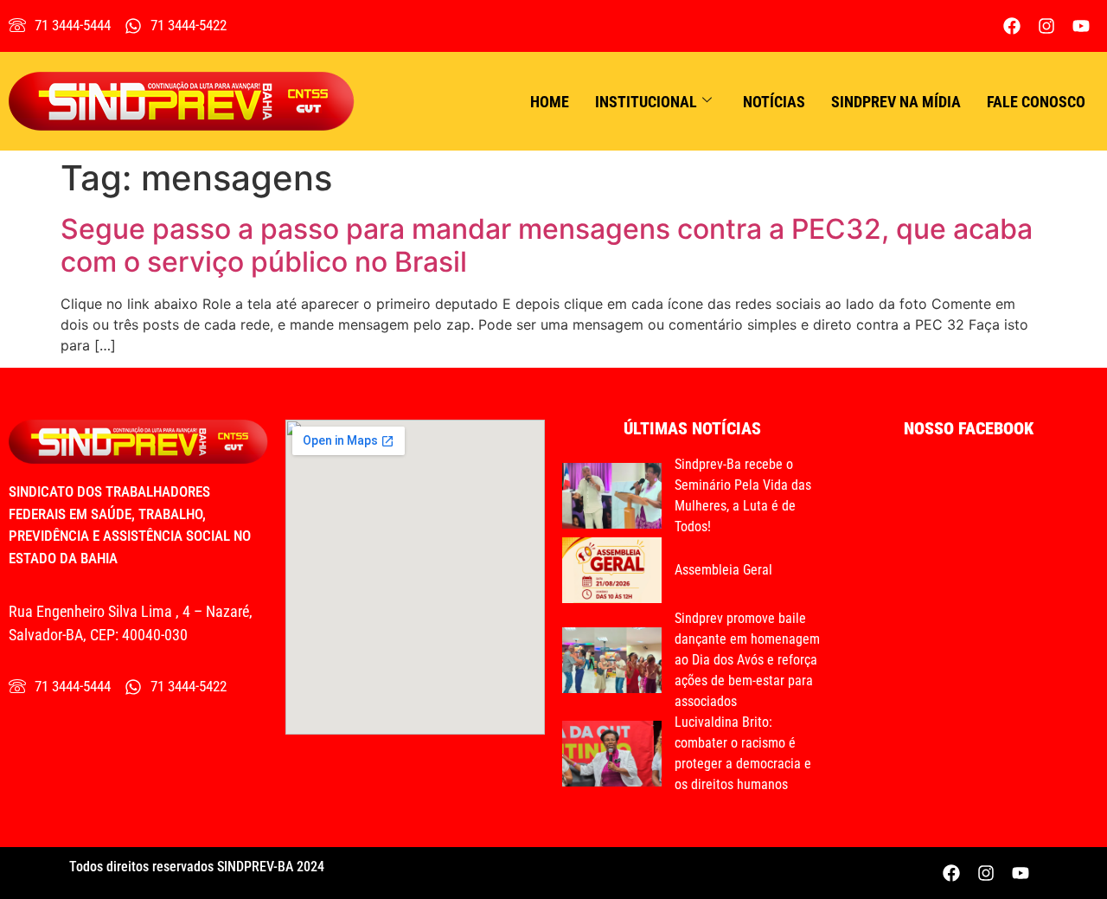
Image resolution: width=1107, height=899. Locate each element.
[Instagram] (1046, 26)
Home (549, 102)
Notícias (774, 102)
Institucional (646, 102)
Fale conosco (1036, 102)
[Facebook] (1012, 26)
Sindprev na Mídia (896, 102)
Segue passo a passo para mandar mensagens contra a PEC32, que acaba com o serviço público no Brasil (547, 245)
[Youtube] (1081, 26)
